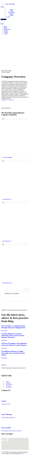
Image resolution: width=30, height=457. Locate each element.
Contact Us (3, 19)
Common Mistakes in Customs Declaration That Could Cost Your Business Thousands (12, 335)
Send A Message (6, 414)
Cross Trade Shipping (7, 157)
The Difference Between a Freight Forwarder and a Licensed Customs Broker (13, 353)
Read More (4, 330)
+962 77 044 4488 (9, 4)
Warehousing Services (7, 282)
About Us (11, 100)
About (11, 11)
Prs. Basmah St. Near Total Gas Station (11, 430)
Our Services (11, 12)
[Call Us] (3, 396)
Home (11, 9)
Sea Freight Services (6, 199)
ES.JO (22, 453)
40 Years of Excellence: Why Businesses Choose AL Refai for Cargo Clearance (14, 344)
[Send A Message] (3, 410)
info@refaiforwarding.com (8, 417)
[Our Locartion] (3, 423)
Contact (11, 15)
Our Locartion (6, 428)
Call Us (3, 401)
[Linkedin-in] (12, 372)
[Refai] (2, 6)
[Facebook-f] (8, 372)
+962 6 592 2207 (5, 404)
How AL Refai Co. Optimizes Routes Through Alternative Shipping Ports (13, 326)
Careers (11, 13)
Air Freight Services (6, 241)
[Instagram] (3, 372)
